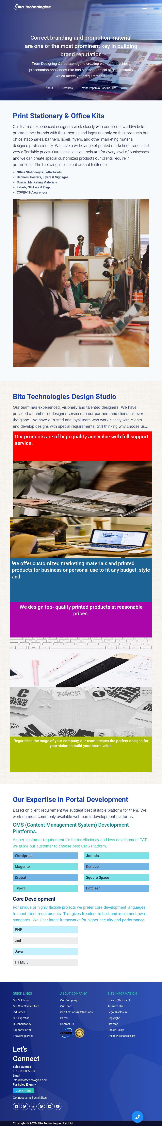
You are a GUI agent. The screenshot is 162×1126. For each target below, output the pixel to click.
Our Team (66, 1006)
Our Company (68, 1000)
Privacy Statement (119, 1000)
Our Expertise (21, 1018)
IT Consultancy (22, 1024)
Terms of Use (115, 1006)
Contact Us (67, 1024)
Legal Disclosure (118, 1012)
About (49, 88)
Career (64, 1018)
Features (67, 88)
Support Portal (22, 1030)
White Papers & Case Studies (98, 88)
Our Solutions (21, 1000)
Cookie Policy (116, 1030)
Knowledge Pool (23, 1035)
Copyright (114, 1018)
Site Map (113, 1024)
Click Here (23, 1090)
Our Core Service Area (26, 1006)
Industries (19, 1012)
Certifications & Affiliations (76, 1012)
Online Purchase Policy (122, 1035)
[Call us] (137, 1117)
